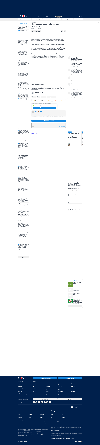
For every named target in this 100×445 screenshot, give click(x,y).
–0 (64, 118)
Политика (60, 386)
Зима (47, 383)
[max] (42, 402)
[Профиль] (81, 16)
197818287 (35, 111)
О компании (20, 386)
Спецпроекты (72, 391)
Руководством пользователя (55, 430)
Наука (47, 391)
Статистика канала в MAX (22, 394)
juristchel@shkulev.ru (42, 434)
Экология (72, 388)
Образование (48, 394)
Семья (59, 394)
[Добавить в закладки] (62, 31)
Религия (59, 393)
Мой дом (48, 389)
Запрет (38, 96)
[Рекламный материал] (58, 16)
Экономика (72, 389)
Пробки (45, 16)
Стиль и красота (73, 384)
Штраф (49, 96)
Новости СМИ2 (34, 133)
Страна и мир (72, 386)
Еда (33, 391)
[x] (45, 402)
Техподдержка (20, 391)
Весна (34, 386)
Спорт (71, 383)
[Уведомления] (79, 16)
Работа (59, 389)
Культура (48, 386)
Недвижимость (49, 393)
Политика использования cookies (56, 435)
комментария (37, 31)
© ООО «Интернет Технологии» (22, 441)
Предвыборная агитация (22, 393)
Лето (47, 388)
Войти (35, 126)
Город (34, 388)
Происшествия (61, 388)
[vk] (36, 402)
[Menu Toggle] (18, 16)
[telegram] (34, 402)
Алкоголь (33, 96)
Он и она (59, 383)
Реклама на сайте (21, 383)
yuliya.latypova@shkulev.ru (72, 426)
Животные (35, 393)
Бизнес (34, 384)
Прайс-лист (20, 384)
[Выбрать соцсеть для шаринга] (65, 31)
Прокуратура (44, 96)
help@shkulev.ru (24, 435)
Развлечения (60, 391)
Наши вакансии (21, 389)
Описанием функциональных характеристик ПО (58, 431)
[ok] (39, 402)
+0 (61, 118)
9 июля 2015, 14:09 (34, 28)
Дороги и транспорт (36, 389)
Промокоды (75, 280)
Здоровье (34, 394)
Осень (59, 384)
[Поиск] (76, 16)
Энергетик (53, 96)
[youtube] (47, 402)
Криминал (48, 384)
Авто (34, 383)
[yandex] (50, 402)
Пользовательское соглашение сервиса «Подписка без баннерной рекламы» (62, 438)
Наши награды (20, 388)
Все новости (23, 23)
